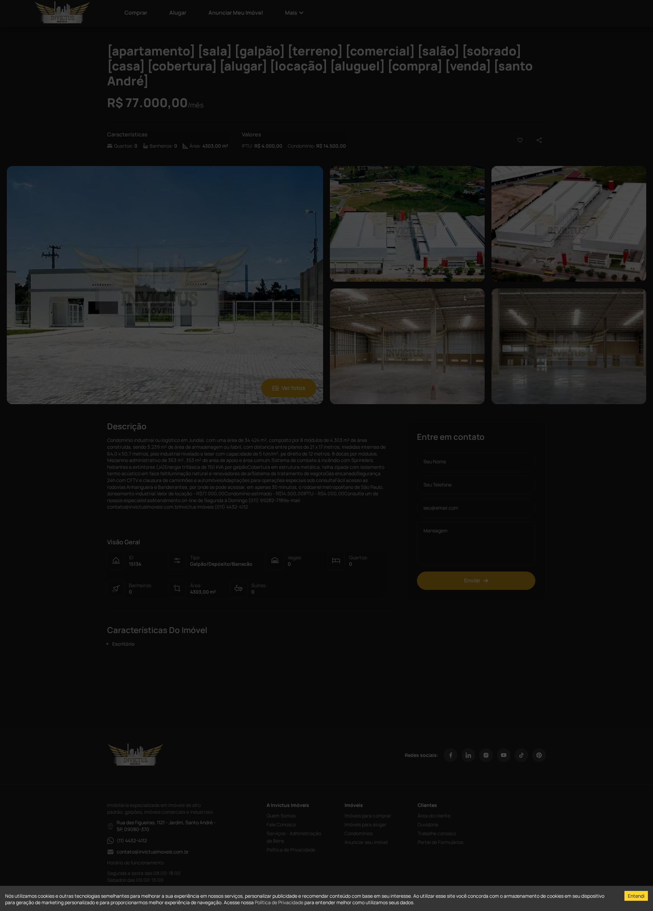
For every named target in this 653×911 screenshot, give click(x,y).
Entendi (636, 896)
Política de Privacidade (279, 902)
